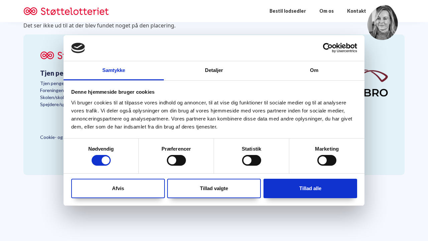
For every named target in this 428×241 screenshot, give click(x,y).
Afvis (118, 188)
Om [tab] (314, 70)
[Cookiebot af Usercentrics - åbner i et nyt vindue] (328, 48)
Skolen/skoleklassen (61, 97)
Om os (326, 11)
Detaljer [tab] (214, 70)
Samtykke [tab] (113, 70)
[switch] (176, 160)
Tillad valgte (214, 188)
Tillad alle (310, 188)
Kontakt (356, 11)
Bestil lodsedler (288, 11)
